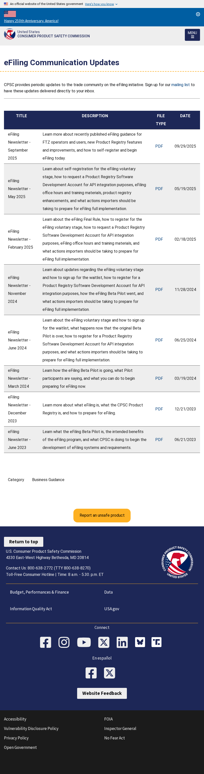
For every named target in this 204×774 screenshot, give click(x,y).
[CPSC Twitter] (105, 643)
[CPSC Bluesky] (141, 643)
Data (108, 592)
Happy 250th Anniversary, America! (31, 20)
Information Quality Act (31, 608)
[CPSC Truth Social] (158, 643)
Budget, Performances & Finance (39, 592)
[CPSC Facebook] (47, 643)
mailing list (180, 84)
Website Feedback (102, 693)
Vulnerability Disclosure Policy (31, 728)
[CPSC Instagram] (65, 643)
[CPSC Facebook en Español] (93, 673)
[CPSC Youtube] (85, 643)
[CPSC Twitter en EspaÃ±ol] (111, 673)
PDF (159, 146)
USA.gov (111, 608)
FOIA (108, 719)
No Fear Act (114, 738)
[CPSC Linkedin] (124, 643)
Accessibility (15, 719)
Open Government (20, 747)
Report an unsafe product (102, 515)
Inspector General (120, 728)
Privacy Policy (16, 738)
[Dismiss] (198, 14)
